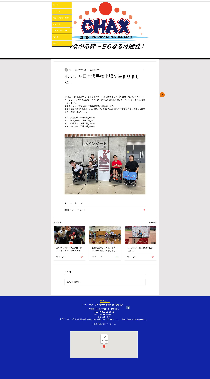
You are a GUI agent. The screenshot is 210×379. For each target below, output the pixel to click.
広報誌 (55, 37)
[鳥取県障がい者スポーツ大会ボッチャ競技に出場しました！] (105, 235)
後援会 (55, 43)
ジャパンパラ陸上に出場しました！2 (140, 249)
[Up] (162, 94)
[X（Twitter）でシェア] (71, 203)
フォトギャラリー (60, 31)
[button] (106, 29)
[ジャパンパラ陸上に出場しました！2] (140, 235)
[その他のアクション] (144, 70)
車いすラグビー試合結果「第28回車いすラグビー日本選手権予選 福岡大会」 (69, 249)
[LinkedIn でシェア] (76, 203)
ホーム (55, 5)
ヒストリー (57, 24)
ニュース (56, 11)
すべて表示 (152, 222)
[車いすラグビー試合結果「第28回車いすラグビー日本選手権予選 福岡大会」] (69, 235)
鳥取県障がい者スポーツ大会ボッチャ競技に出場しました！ (104, 249)
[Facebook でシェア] (66, 203)
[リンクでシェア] (82, 203)
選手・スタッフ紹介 (61, 18)
